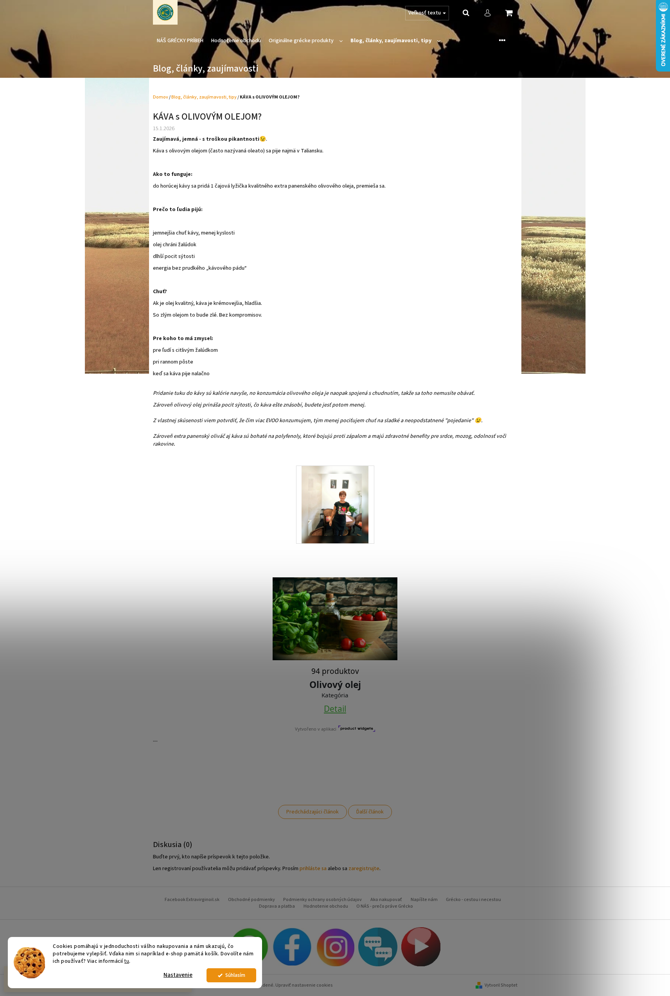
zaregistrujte (363, 868)
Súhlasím (235, 975)
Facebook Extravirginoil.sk (192, 899)
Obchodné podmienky (251, 899)
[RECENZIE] (377, 946)
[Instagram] (334, 946)
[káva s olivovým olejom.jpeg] (335, 505)
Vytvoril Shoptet (501, 985)
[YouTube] (420, 946)
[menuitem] (180, 40)
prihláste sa (313, 868)
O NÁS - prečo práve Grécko (384, 906)
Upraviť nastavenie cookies (304, 985)
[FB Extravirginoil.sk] (291, 946)
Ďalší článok (370, 812)
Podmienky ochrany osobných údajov (322, 899)
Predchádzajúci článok (312, 812)
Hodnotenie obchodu (326, 906)
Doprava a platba (277, 906)
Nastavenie (177, 975)
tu (126, 961)
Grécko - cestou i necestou (473, 899)
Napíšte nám (424, 899)
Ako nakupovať (386, 899)
